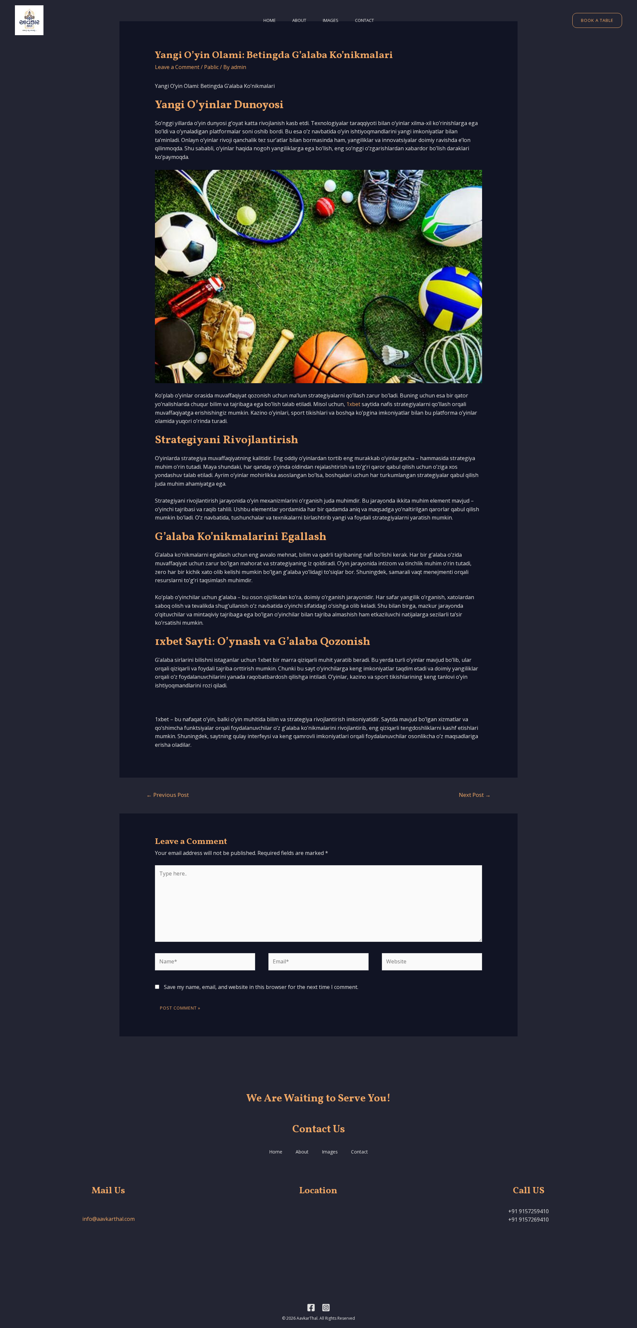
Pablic (211, 67)
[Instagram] (326, 1307)
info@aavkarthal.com (108, 1219)
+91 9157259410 (528, 1211)
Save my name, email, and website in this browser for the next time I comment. (261, 987)
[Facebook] (311, 1307)
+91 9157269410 (528, 1219)
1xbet (353, 404)
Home (269, 20)
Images (330, 20)
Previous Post (167, 795)
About (299, 20)
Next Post (475, 795)
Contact (364, 20)
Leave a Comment (177, 67)
